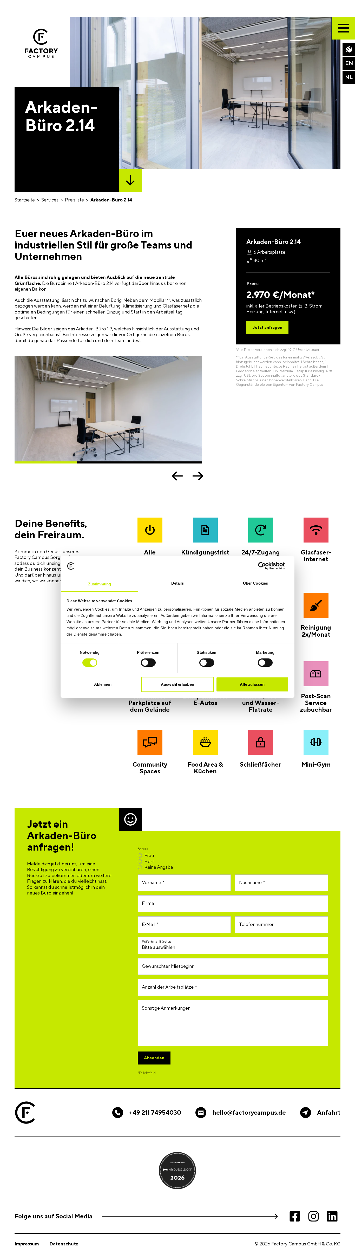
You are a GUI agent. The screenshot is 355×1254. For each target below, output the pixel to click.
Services (49, 200)
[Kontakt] (349, 49)
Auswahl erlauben (177, 684)
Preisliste (74, 200)
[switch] (148, 662)
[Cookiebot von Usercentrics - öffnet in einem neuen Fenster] (266, 566)
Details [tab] (177, 583)
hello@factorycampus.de (249, 1112)
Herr (149, 861)
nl (349, 77)
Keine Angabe (158, 867)
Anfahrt (328, 1112)
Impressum (27, 1243)
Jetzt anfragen (267, 327)
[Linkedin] (332, 1216)
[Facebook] (294, 1216)
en (349, 63)
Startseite (25, 200)
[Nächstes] (198, 476)
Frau (149, 855)
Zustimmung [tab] (99, 584)
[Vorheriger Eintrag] (177, 476)
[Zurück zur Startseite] (41, 43)
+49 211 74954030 (155, 1112)
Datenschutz (63, 1243)
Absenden (154, 1057)
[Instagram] (313, 1216)
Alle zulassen (252, 684)
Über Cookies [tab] (255, 583)
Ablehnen (103, 684)
